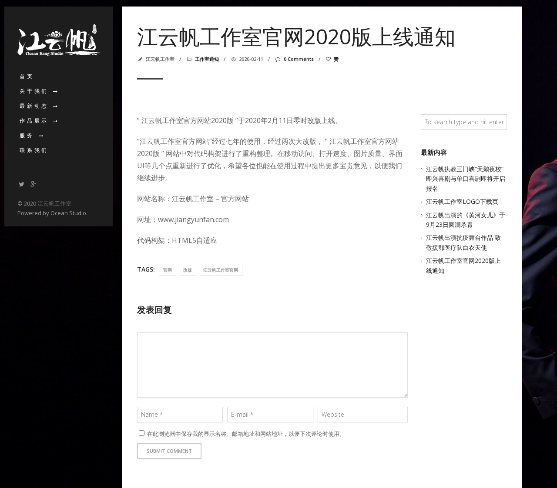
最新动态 (34, 106)
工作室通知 (207, 59)
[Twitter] (21, 184)
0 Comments (298, 59)
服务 (27, 135)
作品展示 (34, 120)
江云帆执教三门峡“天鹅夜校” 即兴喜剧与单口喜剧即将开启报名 (465, 179)
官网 (167, 270)
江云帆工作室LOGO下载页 (462, 201)
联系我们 (34, 150)
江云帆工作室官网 (220, 270)
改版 (187, 270)
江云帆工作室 (54, 203)
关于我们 (34, 91)
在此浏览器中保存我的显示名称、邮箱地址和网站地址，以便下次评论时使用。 (246, 434)
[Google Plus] (33, 184)
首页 (27, 76)
